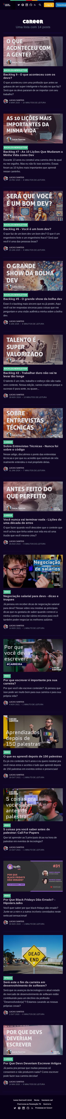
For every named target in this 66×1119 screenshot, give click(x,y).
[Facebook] (22, 4)
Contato (47, 1104)
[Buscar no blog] (40, 4)
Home (36, 1100)
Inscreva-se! (47, 1100)
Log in (49, 5)
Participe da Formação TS (29, 1104)
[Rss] (35, 4)
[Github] (31, 4)
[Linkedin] (26, 4)
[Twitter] (18, 4)
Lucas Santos (16, 100)
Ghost (49, 1108)
